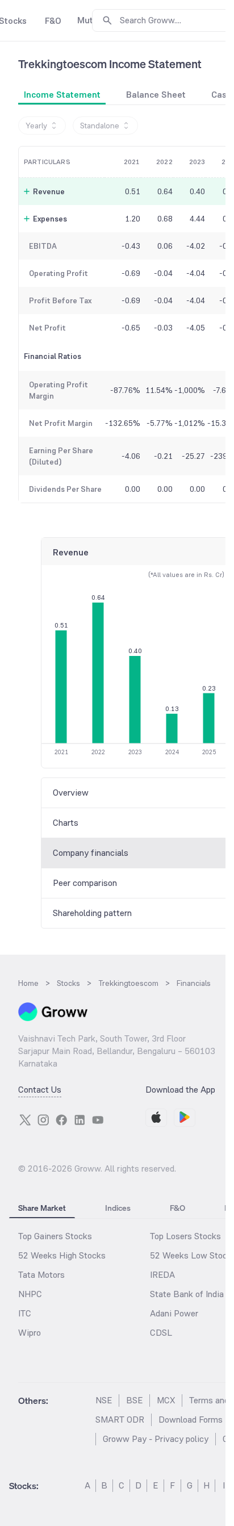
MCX (166, 1400)
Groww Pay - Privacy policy (155, 1439)
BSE (134, 1400)
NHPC (30, 1294)
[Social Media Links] (25, 1120)
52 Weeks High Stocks (62, 1255)
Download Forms (190, 1419)
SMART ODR (119, 1419)
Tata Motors (41, 1275)
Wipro (29, 1333)
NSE (103, 1400)
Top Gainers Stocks (55, 1236)
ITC (24, 1313)
